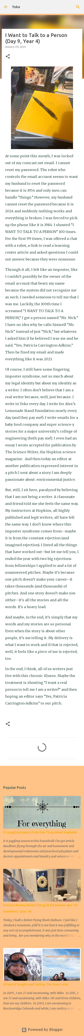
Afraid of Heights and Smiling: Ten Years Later (35, 984)
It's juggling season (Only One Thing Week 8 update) (40, 832)
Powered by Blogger (45, 1030)
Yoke (16, 7)
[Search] (78, 7)
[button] (7, 57)
